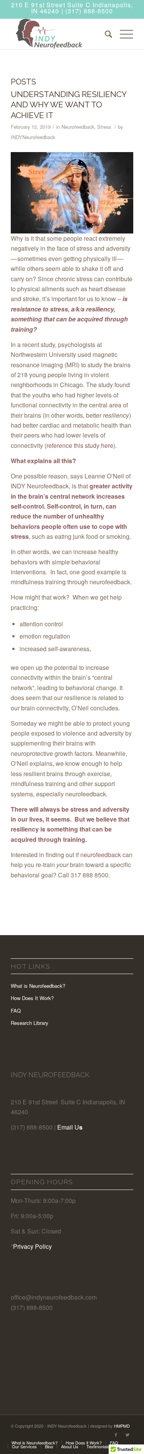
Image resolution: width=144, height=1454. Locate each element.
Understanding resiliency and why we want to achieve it (68, 104)
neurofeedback (100, 854)
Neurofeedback (77, 126)
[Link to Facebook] (116, 1434)
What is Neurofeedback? (38, 985)
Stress (104, 126)
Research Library (29, 1022)
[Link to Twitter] (127, 1434)
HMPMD (122, 1426)
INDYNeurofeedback (33, 137)
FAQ (16, 1010)
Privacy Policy (32, 1246)
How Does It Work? (32, 998)
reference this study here (79, 445)
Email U (68, 1127)
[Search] (104, 33)
